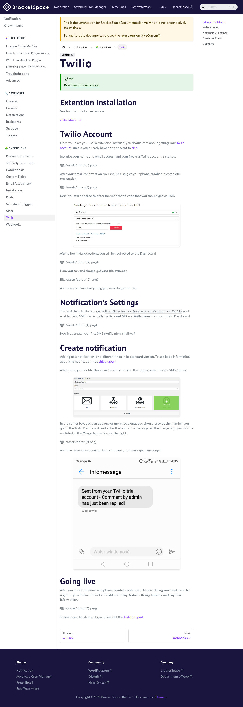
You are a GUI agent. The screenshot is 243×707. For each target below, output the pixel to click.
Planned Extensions (20, 156)
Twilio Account (211, 27)
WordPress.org (98, 670)
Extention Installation (214, 22)
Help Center (97, 682)
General (11, 101)
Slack (9, 211)
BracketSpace (180, 7)
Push (9, 197)
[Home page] (63, 47)
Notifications (15, 115)
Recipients (13, 122)
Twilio (10, 217)
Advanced (13, 80)
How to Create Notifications (26, 67)
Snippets (12, 128)
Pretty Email (118, 7)
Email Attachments (19, 183)
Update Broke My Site (21, 46)
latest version (130, 35)
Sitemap (160, 697)
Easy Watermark (141, 7)
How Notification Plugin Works (27, 53)
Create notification (213, 38)
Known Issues (13, 25)
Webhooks (13, 224)
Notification (61, 7)
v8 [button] (162, 7)
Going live (208, 43)
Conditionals (15, 170)
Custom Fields (16, 177)
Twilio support (133, 617)
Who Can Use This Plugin (23, 60)
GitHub (93, 676)
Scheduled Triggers (19, 204)
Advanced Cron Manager (90, 7)
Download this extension (81, 85)
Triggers (11, 135)
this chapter (107, 361)
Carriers (11, 108)
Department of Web (175, 676)
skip (134, 148)
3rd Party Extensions (20, 163)
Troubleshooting (17, 74)
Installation (14, 190)
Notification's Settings (215, 33)
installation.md (70, 120)
